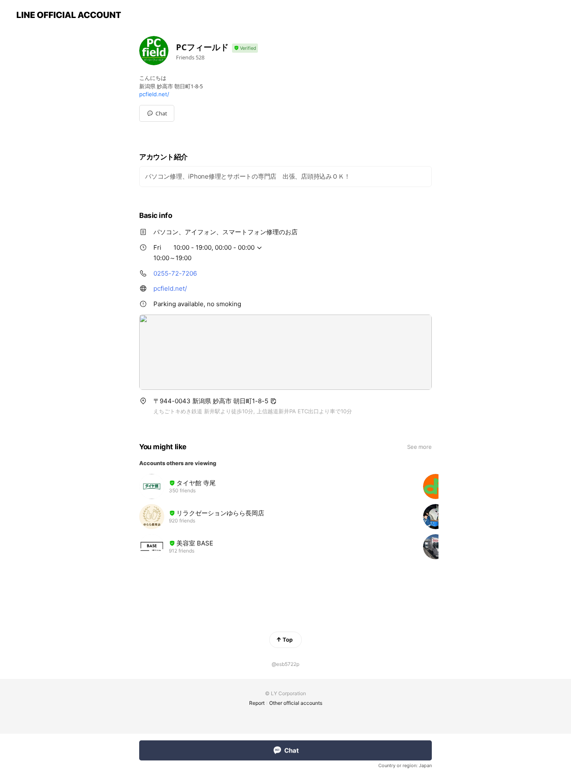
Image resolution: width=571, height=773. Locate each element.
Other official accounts (295, 703)
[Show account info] (245, 48)
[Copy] (273, 401)
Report (257, 703)
